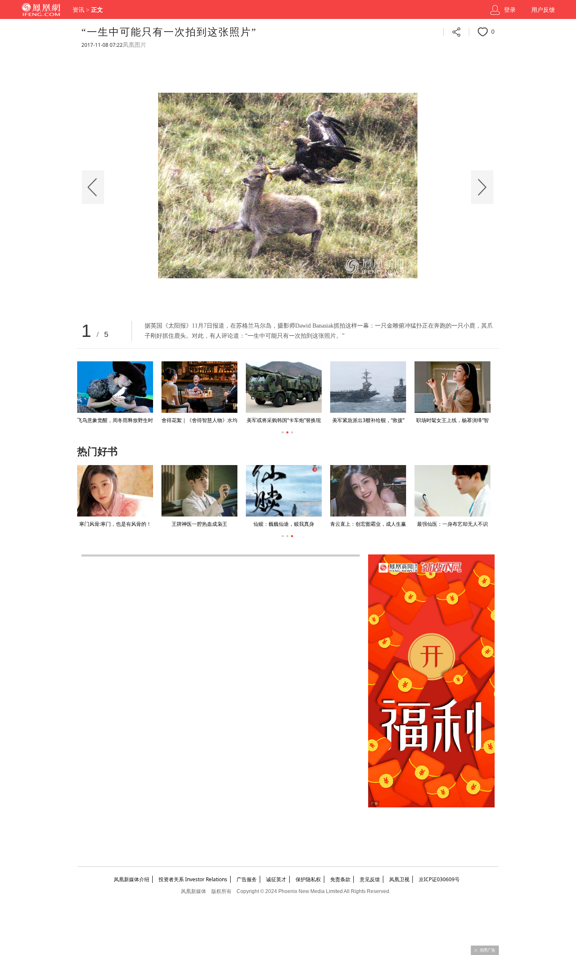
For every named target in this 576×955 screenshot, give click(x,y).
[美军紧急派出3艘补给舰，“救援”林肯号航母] (368, 387)
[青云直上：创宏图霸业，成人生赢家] (368, 491)
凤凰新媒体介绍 (131, 879)
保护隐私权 (308, 879)
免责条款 (340, 879)
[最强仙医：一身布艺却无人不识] (452, 491)
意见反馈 (370, 879)
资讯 (78, 10)
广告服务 (247, 879)
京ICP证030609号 (439, 879)
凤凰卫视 (399, 879)
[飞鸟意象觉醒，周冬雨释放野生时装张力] (115, 387)
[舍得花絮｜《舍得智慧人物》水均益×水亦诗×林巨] (199, 387)
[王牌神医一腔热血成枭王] (199, 491)
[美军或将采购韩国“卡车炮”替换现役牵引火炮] (284, 387)
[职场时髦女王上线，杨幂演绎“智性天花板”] (452, 387)
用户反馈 (543, 10)
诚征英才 (276, 879)
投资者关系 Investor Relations (193, 879)
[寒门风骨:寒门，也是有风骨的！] (115, 491)
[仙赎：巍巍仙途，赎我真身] (284, 491)
